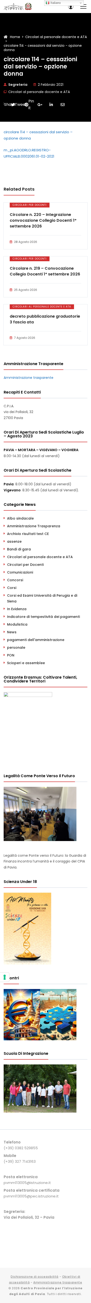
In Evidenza (16, 609)
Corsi (11, 587)
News (12, 632)
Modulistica (17, 624)
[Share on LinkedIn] (51, 104)
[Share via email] (62, 104)
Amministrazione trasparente (28, 377)
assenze (14, 541)
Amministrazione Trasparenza (33, 526)
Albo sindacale (20, 518)
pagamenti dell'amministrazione (35, 639)
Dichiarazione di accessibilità (34, 1277)
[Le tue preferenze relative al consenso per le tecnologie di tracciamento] (4, 977)
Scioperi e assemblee (26, 663)
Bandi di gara (19, 549)
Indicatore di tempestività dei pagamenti (43, 616)
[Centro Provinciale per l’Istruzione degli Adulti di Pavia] (18, 6)
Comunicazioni (20, 572)
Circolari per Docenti (30, 205)
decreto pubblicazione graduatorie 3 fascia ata (45, 319)
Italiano (55, 3)
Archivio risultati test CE (28, 533)
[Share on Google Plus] (40, 104)
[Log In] (70, 6)
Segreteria (17, 84)
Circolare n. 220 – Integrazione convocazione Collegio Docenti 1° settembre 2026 (43, 220)
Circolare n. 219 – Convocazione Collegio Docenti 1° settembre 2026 (45, 271)
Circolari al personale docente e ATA (39, 91)
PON (10, 655)
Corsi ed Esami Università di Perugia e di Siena (42, 598)
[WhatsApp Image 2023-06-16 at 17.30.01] (40, 1111)
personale (16, 647)
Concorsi (15, 580)
